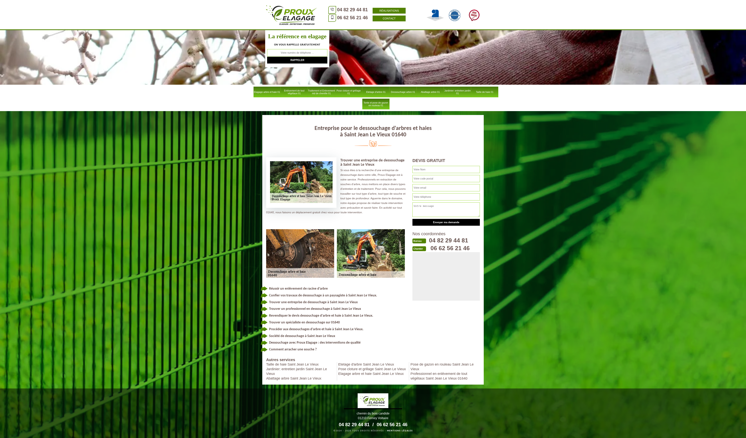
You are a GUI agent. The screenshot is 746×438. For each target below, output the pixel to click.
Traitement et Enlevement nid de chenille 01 (321, 92)
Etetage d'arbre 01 (376, 92)
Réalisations (389, 10)
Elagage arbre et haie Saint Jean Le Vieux (371, 374)
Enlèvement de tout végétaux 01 (294, 92)
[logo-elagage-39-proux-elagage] (373, 401)
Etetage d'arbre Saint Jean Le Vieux (366, 364)
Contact (389, 18)
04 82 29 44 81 (352, 9)
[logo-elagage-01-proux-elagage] (291, 14)
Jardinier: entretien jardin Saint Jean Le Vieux (296, 371)
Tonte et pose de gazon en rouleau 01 (375, 104)
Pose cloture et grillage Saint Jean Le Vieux (372, 369)
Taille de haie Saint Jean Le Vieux (292, 364)
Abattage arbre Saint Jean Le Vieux (293, 378)
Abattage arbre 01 (430, 92)
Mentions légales (400, 431)
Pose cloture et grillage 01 (348, 92)
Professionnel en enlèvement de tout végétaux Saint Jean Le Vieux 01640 (438, 376)
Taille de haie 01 (484, 92)
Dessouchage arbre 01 (403, 92)
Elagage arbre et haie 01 (267, 92)
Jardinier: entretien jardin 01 (457, 92)
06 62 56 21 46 (352, 17)
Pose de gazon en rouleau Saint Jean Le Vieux (442, 366)
